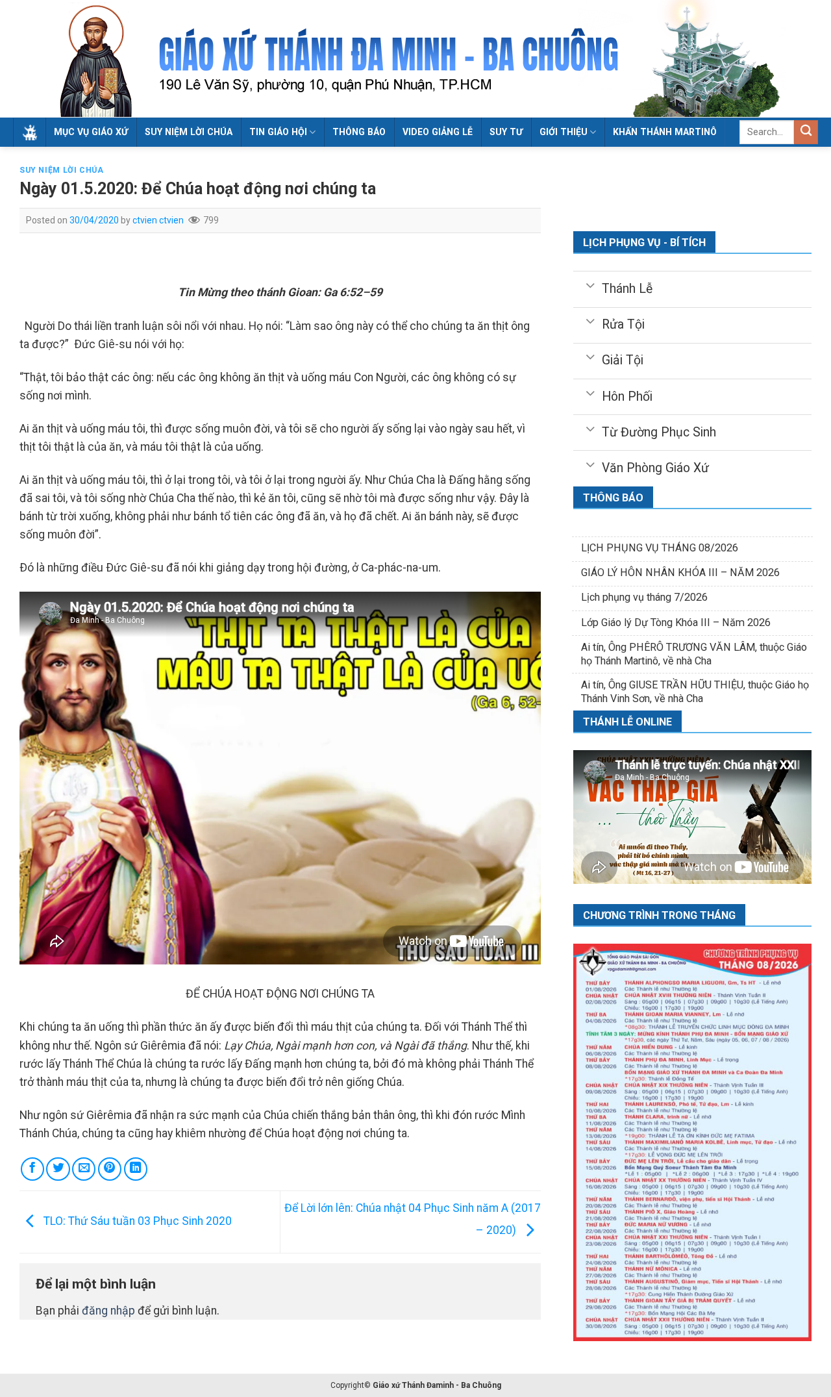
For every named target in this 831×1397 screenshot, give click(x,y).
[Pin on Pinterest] (109, 1169)
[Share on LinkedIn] (135, 1169)
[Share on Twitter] (57, 1169)
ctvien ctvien (158, 220)
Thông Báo (359, 132)
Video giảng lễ (438, 132)
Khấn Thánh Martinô (665, 132)
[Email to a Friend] (83, 1169)
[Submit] (806, 132)
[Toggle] (590, 284)
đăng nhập (108, 1310)
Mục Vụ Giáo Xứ (91, 132)
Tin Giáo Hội (278, 132)
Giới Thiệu (564, 132)
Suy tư (506, 132)
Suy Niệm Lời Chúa (188, 132)
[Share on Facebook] (32, 1169)
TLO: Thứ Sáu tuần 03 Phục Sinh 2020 (136, 1221)
